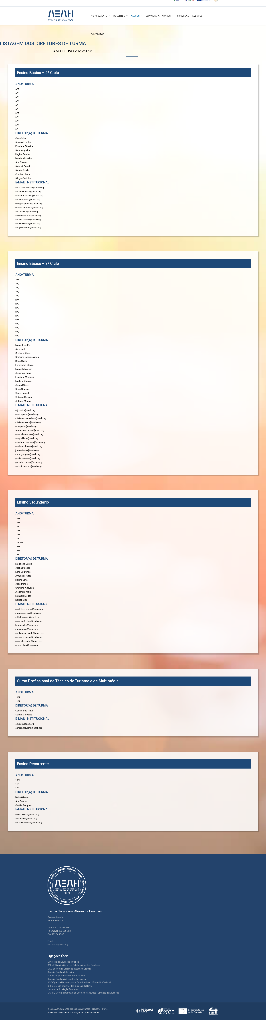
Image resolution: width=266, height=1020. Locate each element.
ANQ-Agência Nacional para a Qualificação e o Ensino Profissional (79, 982)
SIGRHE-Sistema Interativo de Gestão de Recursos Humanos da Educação (83, 993)
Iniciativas (183, 16)
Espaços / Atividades (158, 16)
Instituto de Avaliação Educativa (63, 989)
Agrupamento (99, 16)
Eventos (197, 16)
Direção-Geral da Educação (61, 972)
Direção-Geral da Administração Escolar (67, 979)
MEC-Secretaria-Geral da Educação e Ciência (69, 969)
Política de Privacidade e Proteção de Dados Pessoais (73, 1012)
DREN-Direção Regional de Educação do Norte (70, 986)
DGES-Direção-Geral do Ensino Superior (67, 975)
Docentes (119, 16)
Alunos (135, 16)
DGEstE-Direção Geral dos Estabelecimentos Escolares (74, 965)
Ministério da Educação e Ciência (63, 962)
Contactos (97, 34)
